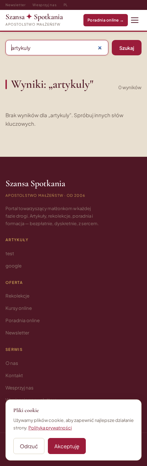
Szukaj (126, 48)
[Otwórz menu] (135, 20)
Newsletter (15, 5)
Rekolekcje (17, 296)
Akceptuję (66, 446)
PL (66, 5)
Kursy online (18, 308)
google (13, 266)
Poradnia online (22, 320)
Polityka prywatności (50, 427)
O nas (11, 363)
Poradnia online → (106, 20)
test (9, 253)
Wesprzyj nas (44, 5)
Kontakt (14, 375)
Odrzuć (29, 446)
